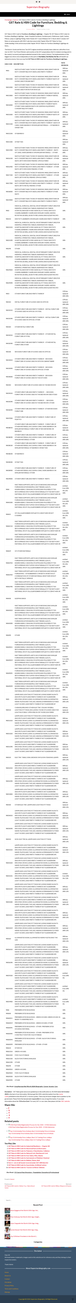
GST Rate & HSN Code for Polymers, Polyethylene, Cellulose (29, 1151)
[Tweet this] (9, 1111)
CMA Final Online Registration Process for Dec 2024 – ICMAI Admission (31, 1127)
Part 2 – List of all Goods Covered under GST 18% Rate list (28, 1163)
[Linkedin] (39, 2)
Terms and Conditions (11, 1289)
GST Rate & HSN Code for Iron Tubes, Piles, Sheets (25, 1155)
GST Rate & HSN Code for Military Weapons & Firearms (56, 1185)
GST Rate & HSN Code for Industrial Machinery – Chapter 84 (29, 1146)
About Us (8, 1275)
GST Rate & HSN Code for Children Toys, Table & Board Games (20, 1186)
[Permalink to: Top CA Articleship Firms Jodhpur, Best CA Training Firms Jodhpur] (30, 1137)
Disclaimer (8, 1282)
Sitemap (7, 1292)
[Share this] (8, 1108)
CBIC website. (65, 1101)
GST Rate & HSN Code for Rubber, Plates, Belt (24, 1160)
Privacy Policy (9, 1285)
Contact (7, 1279)
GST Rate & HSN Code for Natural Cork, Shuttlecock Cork (28, 1153)
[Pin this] (9, 1113)
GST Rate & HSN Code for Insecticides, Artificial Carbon (27, 1165)
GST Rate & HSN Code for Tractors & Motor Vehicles (26, 1167)
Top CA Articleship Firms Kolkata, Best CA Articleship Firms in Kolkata (30, 1133)
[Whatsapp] (9, 1118)
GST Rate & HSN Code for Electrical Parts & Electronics (27, 1148)
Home (7, 1272)
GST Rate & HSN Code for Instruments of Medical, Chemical (28, 1158)
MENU (68, 14)
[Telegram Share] (9, 1115)
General (12, 1179)
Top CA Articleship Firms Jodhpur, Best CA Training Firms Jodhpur (29, 1140)
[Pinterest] (36, 2)
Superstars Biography (38, 7)
